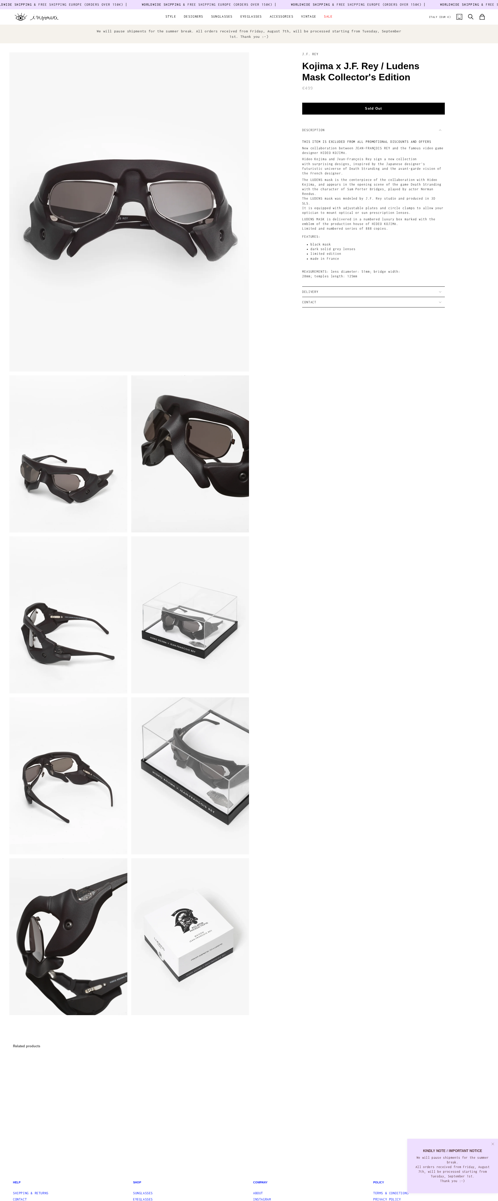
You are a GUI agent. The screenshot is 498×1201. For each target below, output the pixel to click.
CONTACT (309, 302)
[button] (171, 17)
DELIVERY (310, 291)
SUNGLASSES (143, 1193)
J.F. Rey (310, 54)
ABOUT (258, 1193)
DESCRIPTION (313, 130)
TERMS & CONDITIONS (391, 1193)
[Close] (493, 1144)
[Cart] (482, 17)
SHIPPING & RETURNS (31, 1193)
